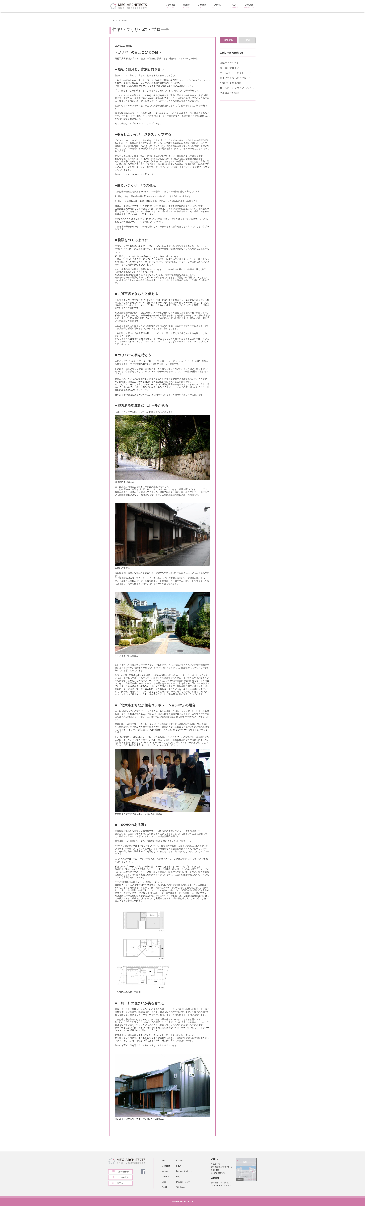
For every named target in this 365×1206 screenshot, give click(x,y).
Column (202, 5)
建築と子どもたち (229, 63)
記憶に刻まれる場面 (231, 83)
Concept (170, 5)
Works (186, 5)
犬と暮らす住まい (229, 68)
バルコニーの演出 (229, 93)
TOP (112, 20)
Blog (164, 1182)
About (217, 5)
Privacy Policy (183, 1182)
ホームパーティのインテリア (235, 73)
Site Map (180, 1187)
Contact (249, 5)
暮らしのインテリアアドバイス (237, 88)
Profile (165, 1187)
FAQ (233, 5)
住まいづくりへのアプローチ (235, 78)
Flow (178, 1166)
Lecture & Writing (184, 1171)
